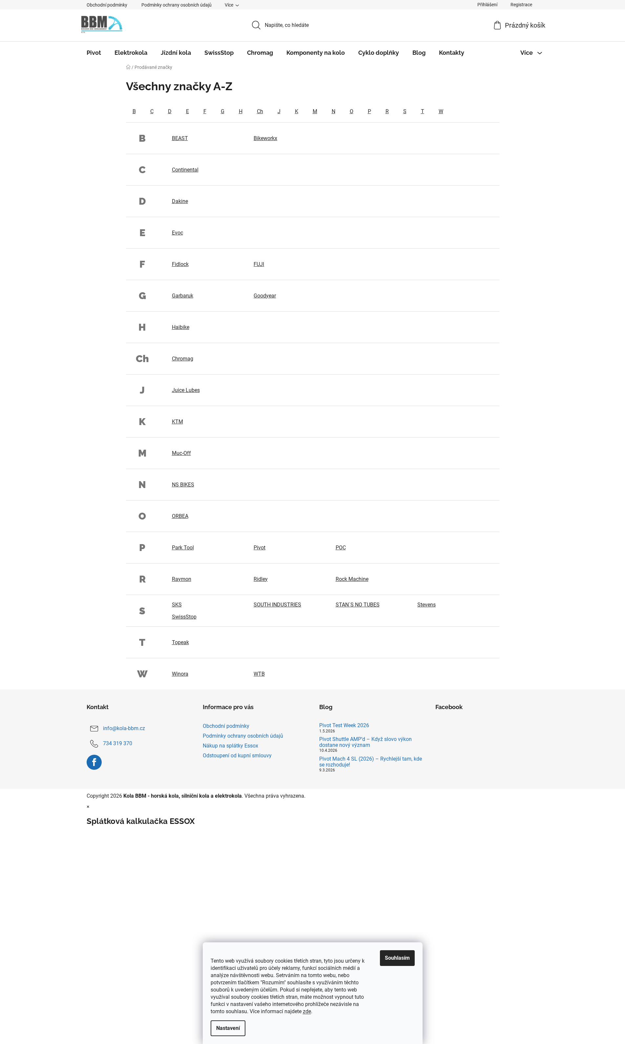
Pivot (259, 547)
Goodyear (265, 296)
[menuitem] (94, 53)
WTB (259, 674)
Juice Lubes (186, 390)
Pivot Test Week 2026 (344, 725)
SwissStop (184, 617)
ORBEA (180, 516)
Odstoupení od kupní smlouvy (237, 755)
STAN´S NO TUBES (358, 605)
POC (341, 547)
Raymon (181, 579)
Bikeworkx (265, 138)
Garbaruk (182, 296)
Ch (260, 111)
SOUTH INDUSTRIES (277, 605)
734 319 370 (117, 743)
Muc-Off (181, 453)
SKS (177, 605)
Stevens (426, 605)
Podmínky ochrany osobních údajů (176, 5)
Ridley (261, 579)
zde (307, 1011)
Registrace (521, 4)
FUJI (259, 264)
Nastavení (228, 1028)
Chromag (182, 359)
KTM (177, 422)
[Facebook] (94, 762)
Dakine (180, 201)
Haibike (180, 327)
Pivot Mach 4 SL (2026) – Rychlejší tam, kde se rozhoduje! (370, 762)
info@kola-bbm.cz (124, 728)
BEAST (180, 138)
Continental (185, 170)
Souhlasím (397, 958)
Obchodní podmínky (107, 5)
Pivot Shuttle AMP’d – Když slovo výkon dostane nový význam (365, 742)
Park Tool (183, 547)
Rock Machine (352, 579)
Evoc (177, 233)
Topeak (180, 642)
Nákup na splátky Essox (230, 746)
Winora (180, 674)
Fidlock (180, 264)
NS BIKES (183, 484)
